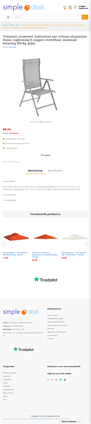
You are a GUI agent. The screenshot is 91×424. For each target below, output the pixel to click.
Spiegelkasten (8, 390)
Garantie (50, 328)
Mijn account (52, 315)
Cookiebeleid (52, 335)
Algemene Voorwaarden (56, 332)
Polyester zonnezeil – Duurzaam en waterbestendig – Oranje (45, 255)
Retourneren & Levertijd (57, 325)
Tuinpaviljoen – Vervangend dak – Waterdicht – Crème (73, 254)
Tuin (17, 25)
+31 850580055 (17, 326)
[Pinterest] (52, 380)
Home (5, 25)
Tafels (5, 383)
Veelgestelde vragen (55, 318)
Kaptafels (7, 376)
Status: (6, 133)
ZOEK (85, 17)
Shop (11, 25)
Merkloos (12, 47)
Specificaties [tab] (55, 170)
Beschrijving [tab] (35, 170)
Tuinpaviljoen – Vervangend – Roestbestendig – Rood (16, 254)
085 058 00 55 (18, 329)
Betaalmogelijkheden (55, 322)
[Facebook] (48, 380)
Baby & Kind (8, 393)
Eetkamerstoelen (10, 373)
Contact (50, 338)
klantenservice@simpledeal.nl (20, 323)
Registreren (83, 8)
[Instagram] (56, 379)
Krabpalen (7, 379)
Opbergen (7, 386)
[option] (16, 242)
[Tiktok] (65, 379)
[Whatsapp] (60, 380)
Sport (5, 396)
